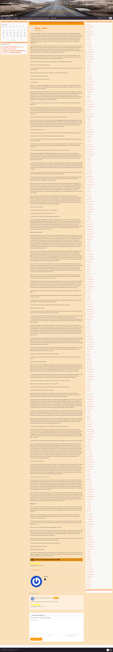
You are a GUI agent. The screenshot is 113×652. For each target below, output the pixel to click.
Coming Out (34, 570)
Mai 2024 (88, 39)
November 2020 (90, 116)
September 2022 (90, 89)
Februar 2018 (89, 171)
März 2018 (89, 169)
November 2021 (90, 104)
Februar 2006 (89, 514)
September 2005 (90, 524)
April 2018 (89, 166)
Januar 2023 (89, 79)
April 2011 (89, 359)
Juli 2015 (88, 241)
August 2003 (89, 576)
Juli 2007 (88, 471)
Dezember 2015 (90, 229)
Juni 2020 (89, 121)
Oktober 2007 (90, 464)
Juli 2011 (88, 351)
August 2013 (89, 289)
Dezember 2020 (90, 114)
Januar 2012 (89, 336)
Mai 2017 (88, 191)
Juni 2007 (89, 474)
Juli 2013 (88, 291)
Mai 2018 (88, 164)
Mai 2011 (88, 356)
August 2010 (89, 379)
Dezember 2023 (90, 51)
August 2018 (89, 156)
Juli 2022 (88, 94)
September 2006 (90, 496)
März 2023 (89, 74)
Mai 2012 (88, 326)
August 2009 (89, 409)
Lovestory (17, 50)
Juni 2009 (89, 414)
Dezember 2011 (90, 339)
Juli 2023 (88, 64)
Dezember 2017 (90, 176)
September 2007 (90, 466)
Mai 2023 (88, 69)
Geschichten (9, 18)
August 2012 (89, 319)
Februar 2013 (89, 304)
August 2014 (89, 261)
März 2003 (89, 586)
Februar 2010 (89, 394)
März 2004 (89, 561)
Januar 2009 (89, 426)
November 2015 (90, 231)
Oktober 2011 (90, 344)
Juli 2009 (88, 411)
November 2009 (90, 401)
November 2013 (90, 281)
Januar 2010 (89, 396)
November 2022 (90, 84)
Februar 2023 (89, 76)
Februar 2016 (89, 224)
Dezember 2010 (90, 369)
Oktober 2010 (90, 374)
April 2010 (89, 389)
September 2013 (90, 286)
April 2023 (89, 71)
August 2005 (89, 526)
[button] (109, 650)
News (24, 51)
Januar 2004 (89, 566)
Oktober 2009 (90, 404)
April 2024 (89, 41)
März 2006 (89, 511)
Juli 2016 (88, 214)
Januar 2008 (89, 456)
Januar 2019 (89, 144)
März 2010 (89, 391)
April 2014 (89, 271)
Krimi (14, 49)
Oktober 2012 (90, 314)
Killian (41, 30)
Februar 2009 (89, 424)
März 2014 (89, 274)
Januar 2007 (89, 486)
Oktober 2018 (90, 151)
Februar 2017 (89, 196)
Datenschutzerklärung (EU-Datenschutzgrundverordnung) (34, 18)
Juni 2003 (89, 579)
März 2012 (89, 331)
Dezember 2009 (90, 399)
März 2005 (89, 534)
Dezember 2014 (90, 254)
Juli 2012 (88, 321)
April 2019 (89, 141)
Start (2, 18)
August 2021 (89, 109)
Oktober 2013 (90, 284)
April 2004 (89, 559)
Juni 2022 (89, 96)
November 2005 (90, 521)
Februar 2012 (89, 334)
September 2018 (90, 154)
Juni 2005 (89, 529)
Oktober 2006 (90, 494)
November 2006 (90, 491)
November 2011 (90, 341)
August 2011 (89, 349)
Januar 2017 (89, 199)
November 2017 (90, 179)
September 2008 (90, 436)
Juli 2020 (88, 119)
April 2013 (89, 299)
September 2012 (90, 316)
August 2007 (89, 469)
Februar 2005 (89, 536)
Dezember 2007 (90, 459)
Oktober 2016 (90, 206)
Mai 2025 (88, 29)
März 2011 (89, 361)
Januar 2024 (89, 49)
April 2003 (89, 584)
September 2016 (90, 209)
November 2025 (90, 26)
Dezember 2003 (90, 569)
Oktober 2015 (90, 234)
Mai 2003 (88, 581)
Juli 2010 (88, 381)
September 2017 (90, 184)
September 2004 (90, 546)
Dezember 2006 (90, 489)
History (9, 49)
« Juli (14, 39)
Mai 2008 (88, 446)
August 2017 (89, 186)
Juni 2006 (89, 504)
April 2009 (89, 419)
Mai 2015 (88, 246)
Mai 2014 (88, 269)
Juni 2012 (89, 324)
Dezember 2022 (90, 81)
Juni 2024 (89, 36)
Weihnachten (15, 52)
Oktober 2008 (90, 434)
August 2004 (89, 549)
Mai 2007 (88, 476)
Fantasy (4, 49)
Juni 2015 (89, 244)
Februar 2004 (89, 564)
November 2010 (90, 371)
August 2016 (89, 211)
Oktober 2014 (90, 256)
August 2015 (89, 239)
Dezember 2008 (90, 429)
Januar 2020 (89, 129)
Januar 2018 (89, 174)
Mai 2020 (88, 124)
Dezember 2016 (90, 201)
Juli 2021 (88, 111)
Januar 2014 (89, 276)
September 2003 (90, 574)
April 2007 (89, 479)
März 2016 (89, 221)
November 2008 (90, 431)
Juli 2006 (88, 501)
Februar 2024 (89, 46)
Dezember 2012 (90, 309)
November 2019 (90, 134)
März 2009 (89, 421)
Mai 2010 (88, 386)
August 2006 (89, 499)
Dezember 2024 (90, 34)
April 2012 (89, 329)
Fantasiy (22, 47)
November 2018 (90, 149)
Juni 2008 (89, 444)
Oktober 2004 (90, 544)
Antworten (56, 597)
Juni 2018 (89, 161)
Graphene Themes (11, 650)
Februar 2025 (89, 31)
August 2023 (89, 61)
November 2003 (90, 571)
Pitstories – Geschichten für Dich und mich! (56, 11)
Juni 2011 (89, 354)
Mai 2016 (88, 216)
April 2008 (89, 449)
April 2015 (89, 249)
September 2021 (90, 106)
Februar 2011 (89, 364)
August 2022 (89, 91)
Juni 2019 (89, 139)
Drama (38, 570)
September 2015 (90, 236)
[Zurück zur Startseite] (56, 8)
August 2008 (89, 439)
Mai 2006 (88, 506)
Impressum (53, 18)
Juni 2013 (89, 294)
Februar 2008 (89, 454)
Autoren (16, 18)
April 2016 (89, 219)
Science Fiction (6, 52)
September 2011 (90, 346)
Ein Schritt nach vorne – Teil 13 (75, 23)
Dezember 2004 (90, 539)
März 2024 (89, 44)
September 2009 (90, 406)
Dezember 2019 (90, 131)
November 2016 (90, 204)
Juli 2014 (88, 264)
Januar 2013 (89, 306)
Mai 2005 (88, 531)
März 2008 (89, 451)
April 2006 (89, 509)
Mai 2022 (88, 99)
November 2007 (90, 461)
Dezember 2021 (90, 101)
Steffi (37, 30)
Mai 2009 (88, 416)
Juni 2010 (89, 384)
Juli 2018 (88, 159)
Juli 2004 (88, 551)
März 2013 (89, 301)
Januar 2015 (89, 251)
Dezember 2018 (90, 146)
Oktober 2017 (90, 181)
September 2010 (90, 376)
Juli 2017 (88, 189)
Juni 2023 (89, 66)
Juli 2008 (88, 441)
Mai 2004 (88, 556)
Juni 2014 (89, 266)
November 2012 (90, 311)
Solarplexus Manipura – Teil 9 (37, 23)
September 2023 (90, 59)
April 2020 (89, 126)
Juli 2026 (88, 24)
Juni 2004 (89, 554)
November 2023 (90, 54)
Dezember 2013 (90, 279)
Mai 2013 (88, 296)
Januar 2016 (89, 226)
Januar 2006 (89, 516)
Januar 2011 (89, 366)
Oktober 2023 (90, 56)
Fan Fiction (19, 47)
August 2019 (89, 136)
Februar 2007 (89, 484)
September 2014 (90, 259)
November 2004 (90, 541)
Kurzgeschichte (7, 51)
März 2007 (89, 481)
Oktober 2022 (90, 86)
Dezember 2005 (90, 519)
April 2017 (89, 194)
